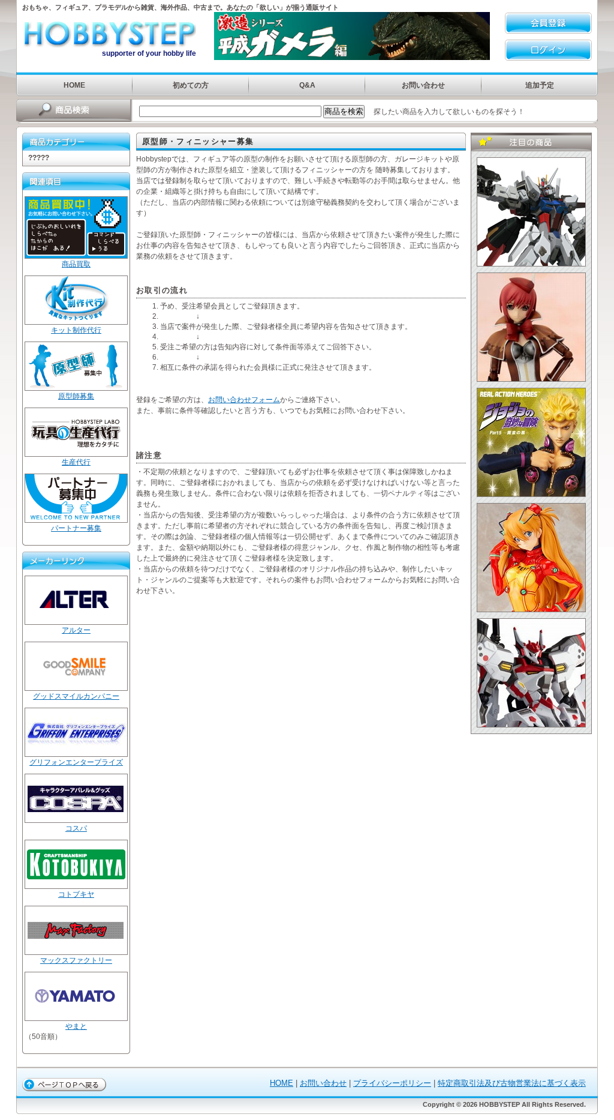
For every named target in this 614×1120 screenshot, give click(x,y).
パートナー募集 (76, 528)
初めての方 (191, 85)
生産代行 (76, 462)
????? (38, 158)
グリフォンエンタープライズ (76, 762)
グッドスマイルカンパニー (76, 696)
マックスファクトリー (76, 960)
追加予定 (539, 85)
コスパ (76, 828)
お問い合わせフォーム (244, 400)
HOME (74, 85)
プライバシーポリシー (392, 1083)
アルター (76, 630)
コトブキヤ (76, 894)
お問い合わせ (423, 85)
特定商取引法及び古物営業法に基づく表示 (512, 1083)
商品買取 (76, 264)
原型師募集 (76, 396)
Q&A (307, 85)
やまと (76, 1026)
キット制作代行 (76, 330)
